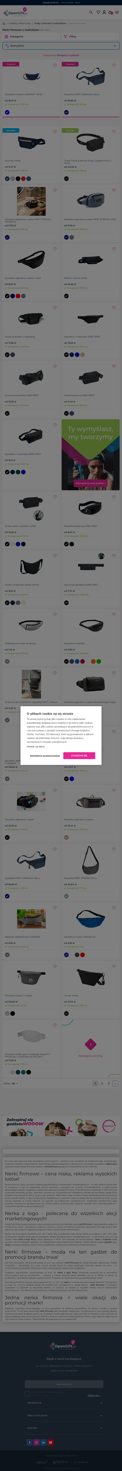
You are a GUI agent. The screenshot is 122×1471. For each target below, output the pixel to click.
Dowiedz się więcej (35, 746)
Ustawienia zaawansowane (44, 755)
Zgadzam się (79, 755)
